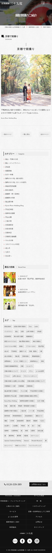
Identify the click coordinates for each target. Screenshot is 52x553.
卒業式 (23, 425)
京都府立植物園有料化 (11, 366)
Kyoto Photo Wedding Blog (9, 118)
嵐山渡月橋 (9, 202)
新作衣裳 (7, 416)
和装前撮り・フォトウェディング (12, 501)
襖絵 (5, 420)
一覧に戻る (26, 134)
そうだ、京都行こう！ (20, 361)
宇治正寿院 (9, 209)
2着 (41, 351)
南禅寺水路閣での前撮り (27, 401)
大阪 (39, 425)
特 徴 (39, 501)
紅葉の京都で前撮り (20, 326)
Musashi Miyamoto (37, 440)
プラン (31, 371)
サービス (23, 371)
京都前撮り (30, 386)
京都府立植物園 (10, 236)
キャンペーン (8, 445)
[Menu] (48, 2)
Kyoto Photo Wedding (10, 401)
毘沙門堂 (41, 346)
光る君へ (8, 256)
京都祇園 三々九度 (9, 386)
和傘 (5, 406)
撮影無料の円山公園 (10, 396)
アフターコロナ (31, 346)
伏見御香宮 (9, 225)
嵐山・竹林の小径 (11, 159)
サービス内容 (39, 495)
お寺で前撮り (30, 331)
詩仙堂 (7, 167)
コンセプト (29, 366)
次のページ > (45, 134)
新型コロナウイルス (10, 341)
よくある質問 (40, 371)
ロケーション (35, 435)
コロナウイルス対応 (12, 244)
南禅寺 (6, 430)
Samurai (26, 440)
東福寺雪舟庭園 (10, 186)
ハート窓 (31, 411)
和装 (42, 361)
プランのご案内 (39, 490)
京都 (22, 366)
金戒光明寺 (20, 420)
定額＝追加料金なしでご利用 (39, 511)
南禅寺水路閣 (10, 213)
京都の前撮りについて (11, 371)
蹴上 (16, 331)
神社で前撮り (37, 341)
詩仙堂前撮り (29, 416)
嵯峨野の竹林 (10, 198)
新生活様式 (9, 190)
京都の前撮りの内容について (36, 381)
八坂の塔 (8, 221)
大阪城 (26, 435)
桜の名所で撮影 (18, 336)
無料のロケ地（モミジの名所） (16, 182)
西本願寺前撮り (17, 416)
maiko (36, 326)
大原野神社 (14, 430)
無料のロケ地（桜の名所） (14, 178)
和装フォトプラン (20, 445)
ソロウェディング (39, 506)
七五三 (7, 252)
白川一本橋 (9, 174)
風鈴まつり (39, 416)
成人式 (7, 248)
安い (33, 425)
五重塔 (33, 430)
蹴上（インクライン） (13, 163)
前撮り (21, 346)
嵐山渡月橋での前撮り (11, 391)
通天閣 (19, 435)
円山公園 (8, 217)
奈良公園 (40, 430)
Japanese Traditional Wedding (12, 440)
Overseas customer (13, 495)
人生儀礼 (15, 425)
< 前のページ (7, 134)
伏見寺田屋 (9, 229)
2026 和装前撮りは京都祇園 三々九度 (19, 550)
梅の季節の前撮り (24, 341)
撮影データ (23, 351)
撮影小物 (12, 406)
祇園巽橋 (8, 171)
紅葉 (22, 331)
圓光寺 (28, 420)
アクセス (7, 376)
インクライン (8, 331)
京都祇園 (21, 386)
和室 (26, 430)
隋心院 (17, 356)
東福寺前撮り (36, 356)
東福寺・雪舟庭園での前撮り (27, 406)
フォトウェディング (35, 445)
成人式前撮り (8, 356)
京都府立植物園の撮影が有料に (28, 396)
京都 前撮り (33, 351)
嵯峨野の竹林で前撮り (11, 411)
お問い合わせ (17, 376)
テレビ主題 (24, 391)
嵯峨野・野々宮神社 (12, 194)
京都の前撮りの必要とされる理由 (14, 381)
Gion (30, 326)
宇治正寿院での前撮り (37, 391)
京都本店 (8, 233)
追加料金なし (34, 361)
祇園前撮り (29, 336)
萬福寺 (35, 420)
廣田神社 (11, 435)
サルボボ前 (9, 240)
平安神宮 (14, 351)
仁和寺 (12, 420)
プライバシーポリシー (30, 376)
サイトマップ (39, 527)
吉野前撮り (7, 361)
